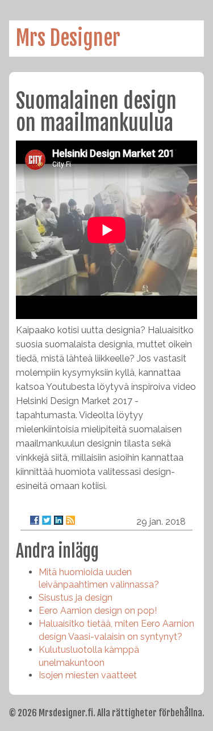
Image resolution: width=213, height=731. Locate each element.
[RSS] (70, 520)
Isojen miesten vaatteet (88, 675)
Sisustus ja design (75, 597)
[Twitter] (46, 520)
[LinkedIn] (58, 520)
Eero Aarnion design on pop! (98, 610)
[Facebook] (34, 520)
